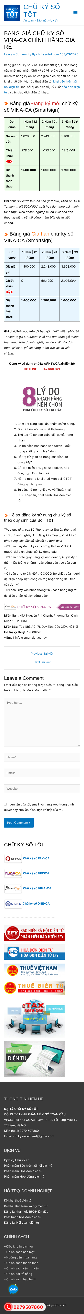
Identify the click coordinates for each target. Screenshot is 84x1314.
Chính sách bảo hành (21, 1279)
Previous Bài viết (42, 653)
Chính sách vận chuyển (22, 1268)
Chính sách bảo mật (20, 1252)
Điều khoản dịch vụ (19, 1246)
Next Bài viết (42, 662)
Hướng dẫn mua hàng (21, 1257)
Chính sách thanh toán (22, 1263)
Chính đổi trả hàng (19, 1274)
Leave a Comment (16, 54)
